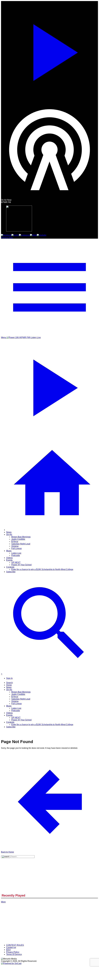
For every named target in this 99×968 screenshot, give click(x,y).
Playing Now (7, 237)
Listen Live (16, 553)
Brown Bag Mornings (21, 537)
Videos (9, 558)
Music (9, 551)
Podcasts (15, 555)
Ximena (14, 546)
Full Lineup (16, 548)
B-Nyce (14, 541)
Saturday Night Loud (20, 544)
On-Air (9, 534)
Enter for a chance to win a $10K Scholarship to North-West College (42, 569)
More (3, 902)
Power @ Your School (21, 565)
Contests (10, 567)
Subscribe (10, 572)
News (8, 532)
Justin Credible (18, 539)
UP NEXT (15, 562)
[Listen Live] (49, 51)
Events (9, 560)
